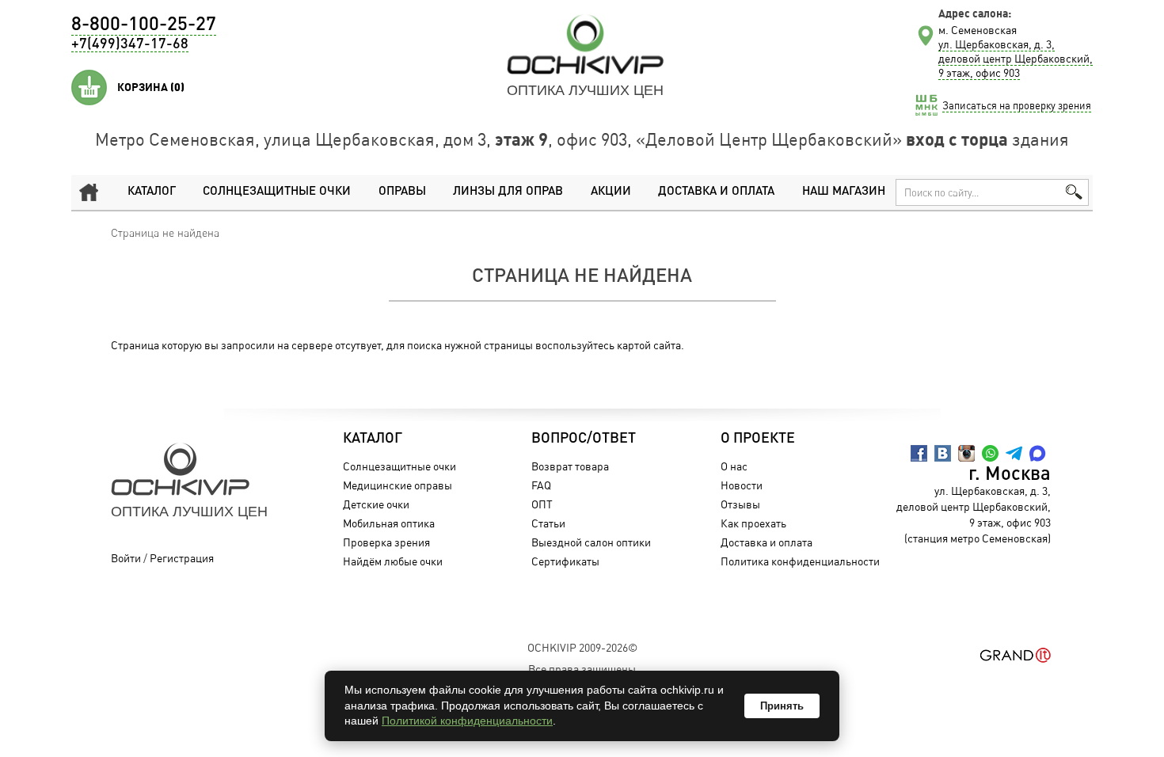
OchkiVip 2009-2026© (582, 647)
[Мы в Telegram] (1014, 453)
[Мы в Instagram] (966, 453)
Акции (611, 192)
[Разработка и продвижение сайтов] (1015, 655)
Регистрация (182, 558)
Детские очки (376, 504)
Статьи (548, 523)
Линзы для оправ (508, 192)
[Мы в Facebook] (919, 453)
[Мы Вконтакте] (942, 453)
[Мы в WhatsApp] (990, 453)
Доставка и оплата (716, 192)
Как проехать (753, 523)
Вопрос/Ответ (583, 438)
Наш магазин (843, 192)
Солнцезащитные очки (277, 192)
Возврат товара (570, 466)
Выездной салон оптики (591, 542)
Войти (126, 558)
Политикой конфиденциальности (467, 720)
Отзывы (740, 504)
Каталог (151, 192)
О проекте (758, 438)
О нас (734, 466)
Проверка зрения (386, 542)
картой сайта (649, 345)
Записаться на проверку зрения (1016, 105)
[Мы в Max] (1037, 453)
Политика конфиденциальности (800, 561)
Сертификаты (565, 561)
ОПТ (542, 504)
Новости (742, 485)
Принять (782, 706)
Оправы (402, 192)
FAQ (541, 485)
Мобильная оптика (389, 523)
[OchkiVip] (585, 44)
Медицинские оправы (397, 485)
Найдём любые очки (393, 561)
